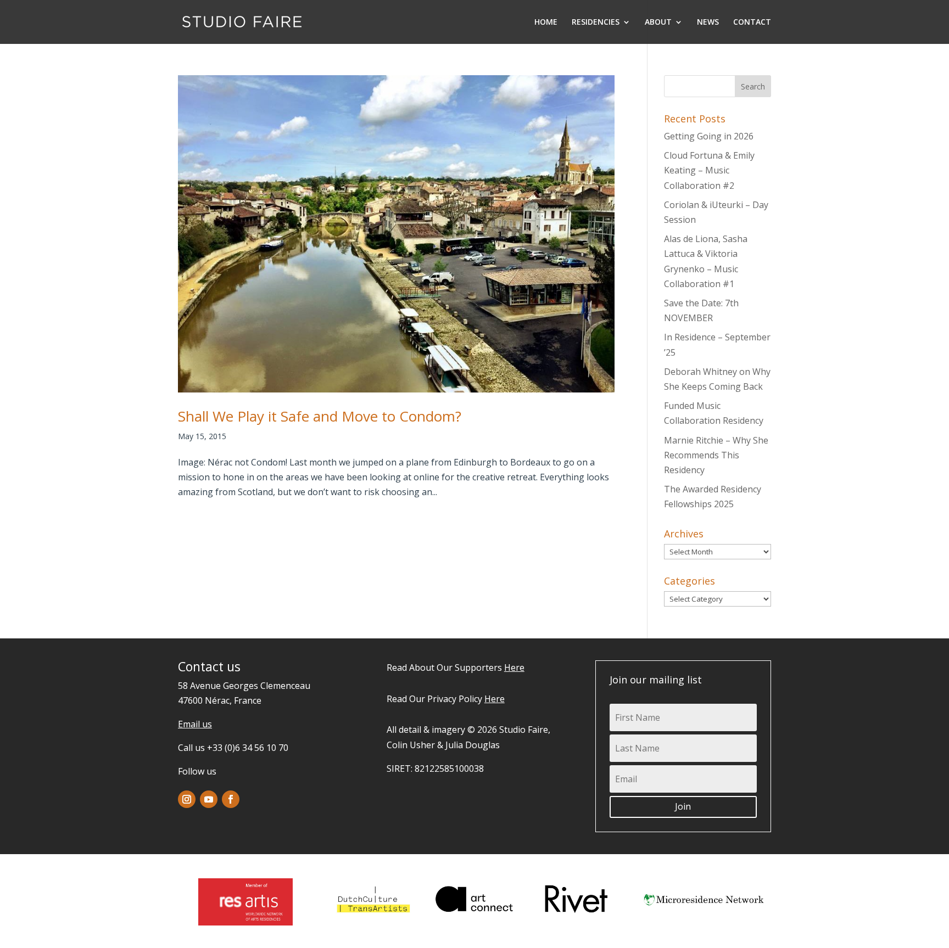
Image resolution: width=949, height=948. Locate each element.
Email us (195, 724)
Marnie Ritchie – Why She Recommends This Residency (716, 455)
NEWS (708, 22)
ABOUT (658, 22)
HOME (545, 22)
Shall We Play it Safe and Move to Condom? (319, 416)
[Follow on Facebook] (230, 799)
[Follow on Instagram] (187, 799)
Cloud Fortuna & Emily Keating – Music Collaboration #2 (709, 170)
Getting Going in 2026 (708, 136)
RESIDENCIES (595, 22)
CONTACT (752, 22)
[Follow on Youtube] (208, 799)
